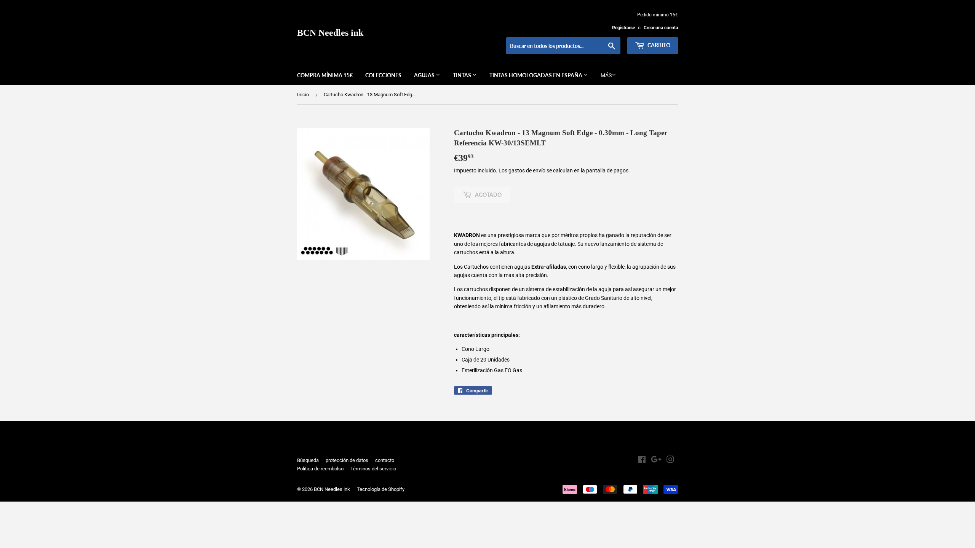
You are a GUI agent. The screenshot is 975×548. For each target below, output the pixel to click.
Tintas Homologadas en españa (536, 75)
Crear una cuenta (661, 27)
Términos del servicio (373, 469)
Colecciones (383, 75)
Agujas (425, 75)
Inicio (303, 94)
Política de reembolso (320, 469)
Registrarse (623, 27)
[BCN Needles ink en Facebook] (642, 460)
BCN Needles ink (330, 32)
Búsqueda (308, 460)
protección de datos (347, 460)
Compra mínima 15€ (325, 75)
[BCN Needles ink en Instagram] (670, 460)
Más (606, 75)
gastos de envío (526, 170)
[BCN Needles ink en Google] (656, 460)
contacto (384, 460)
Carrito (658, 45)
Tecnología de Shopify (380, 489)
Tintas (462, 75)
